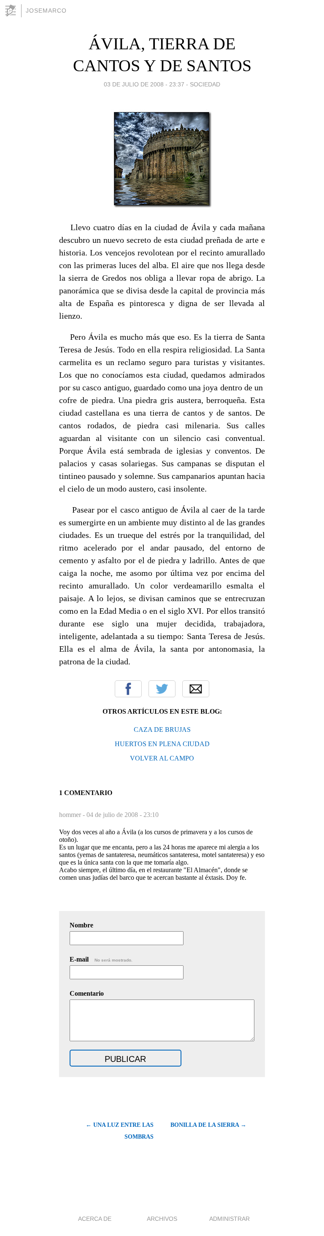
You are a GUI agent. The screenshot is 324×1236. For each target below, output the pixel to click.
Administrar (229, 1218)
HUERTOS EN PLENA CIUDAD (162, 743)
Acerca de (94, 1218)
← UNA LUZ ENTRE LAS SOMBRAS (120, 1131)
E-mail (101, 959)
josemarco (46, 10)
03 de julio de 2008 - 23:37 (144, 84)
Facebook (128, 688)
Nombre (81, 925)
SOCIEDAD (205, 84)
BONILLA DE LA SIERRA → (208, 1125)
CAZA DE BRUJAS (162, 729)
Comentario (87, 993)
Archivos (162, 1218)
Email (195, 688)
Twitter (162, 688)
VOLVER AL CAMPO (162, 758)
